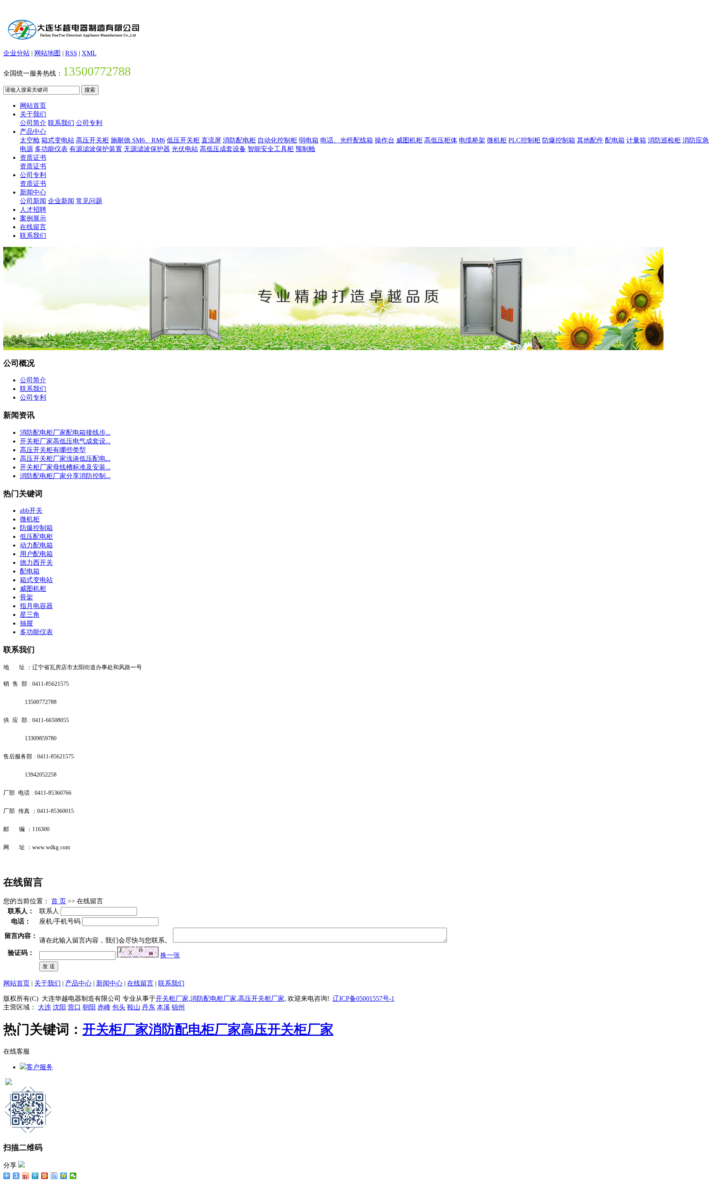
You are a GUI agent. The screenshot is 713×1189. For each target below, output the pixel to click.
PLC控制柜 (524, 140)
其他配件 (590, 140)
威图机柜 (409, 140)
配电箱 (615, 140)
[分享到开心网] (44, 1175)
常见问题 (89, 200)
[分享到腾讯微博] (35, 1175)
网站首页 (33, 105)
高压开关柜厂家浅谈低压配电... (65, 458)
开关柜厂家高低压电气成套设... (65, 441)
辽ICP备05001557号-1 (363, 998)
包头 (118, 1007)
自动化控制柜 (277, 140)
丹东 (148, 1007)
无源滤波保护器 (147, 148)
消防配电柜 (239, 140)
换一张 (170, 955)
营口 (74, 1007)
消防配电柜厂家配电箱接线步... (65, 432)
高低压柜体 (440, 140)
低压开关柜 (183, 140)
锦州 (178, 1007)
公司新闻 (33, 200)
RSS (71, 53)
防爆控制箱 (558, 140)
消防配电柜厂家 (213, 998)
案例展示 (33, 218)
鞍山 (133, 1007)
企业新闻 (61, 200)
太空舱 (30, 140)
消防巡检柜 (664, 140)
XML (89, 53)
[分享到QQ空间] (63, 1175)
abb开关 (31, 510)
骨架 (26, 597)
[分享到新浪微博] (25, 1175)
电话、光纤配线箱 (346, 140)
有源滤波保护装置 (95, 148)
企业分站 (16, 53)
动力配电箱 (36, 545)
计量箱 (636, 140)
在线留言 (33, 226)
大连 (44, 1007)
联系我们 (61, 122)
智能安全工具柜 (271, 148)
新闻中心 (33, 192)
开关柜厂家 (172, 998)
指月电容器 (36, 605)
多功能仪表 (51, 148)
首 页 (58, 901)
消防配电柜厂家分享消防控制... (65, 475)
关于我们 (33, 114)
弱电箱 (309, 140)
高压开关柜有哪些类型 (53, 449)
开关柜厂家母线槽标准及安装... (65, 467)
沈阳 (59, 1007)
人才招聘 (33, 209)
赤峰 (104, 1007)
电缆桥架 (472, 140)
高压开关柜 (92, 140)
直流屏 (211, 140)
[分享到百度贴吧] (54, 1175)
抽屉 (26, 623)
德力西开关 (36, 562)
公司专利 (89, 122)
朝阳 (89, 1007)
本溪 (163, 1007)
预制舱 (305, 148)
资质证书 (33, 157)
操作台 (384, 140)
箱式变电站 (57, 140)
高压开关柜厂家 (261, 998)
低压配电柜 (36, 536)
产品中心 (33, 131)
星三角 (30, 614)
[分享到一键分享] (16, 1175)
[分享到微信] (73, 1175)
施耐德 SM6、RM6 (138, 140)
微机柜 (497, 140)
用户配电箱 (36, 553)
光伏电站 (185, 148)
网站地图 (47, 53)
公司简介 (33, 122)
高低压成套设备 (223, 148)
